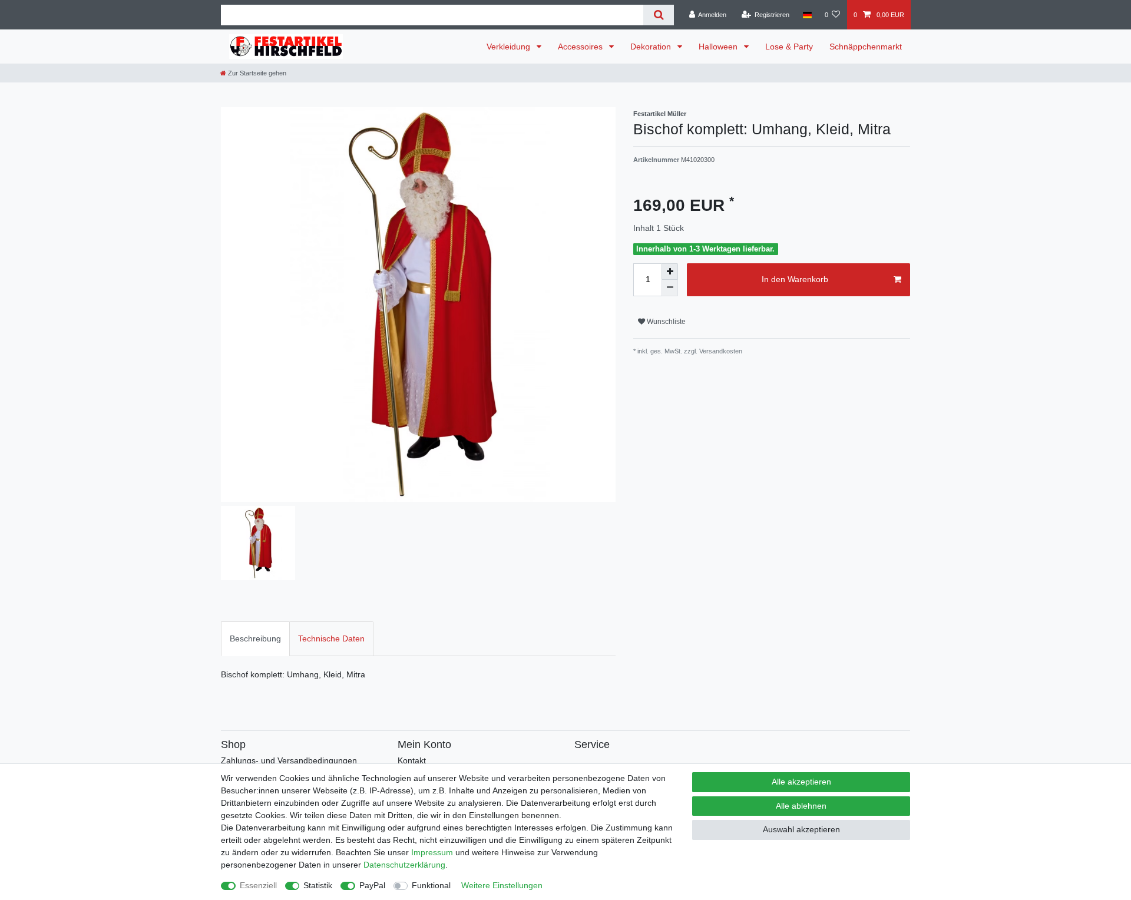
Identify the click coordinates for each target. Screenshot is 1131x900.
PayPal (372, 885)
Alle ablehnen (801, 805)
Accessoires (581, 46)
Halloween (719, 46)
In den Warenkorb (795, 279)
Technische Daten (331, 638)
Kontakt (412, 760)
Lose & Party (789, 46)
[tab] (255, 638)
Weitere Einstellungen (502, 885)
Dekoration (651, 46)
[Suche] (658, 15)
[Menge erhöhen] (670, 271)
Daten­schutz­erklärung (404, 864)
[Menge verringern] (670, 288)
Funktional (431, 885)
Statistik (317, 885)
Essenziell (258, 885)
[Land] (807, 14)
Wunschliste (665, 321)
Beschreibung (255, 638)
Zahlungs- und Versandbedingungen (289, 760)
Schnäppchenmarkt (865, 46)
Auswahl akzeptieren (801, 829)
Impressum (432, 852)
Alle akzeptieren (801, 781)
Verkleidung (510, 46)
